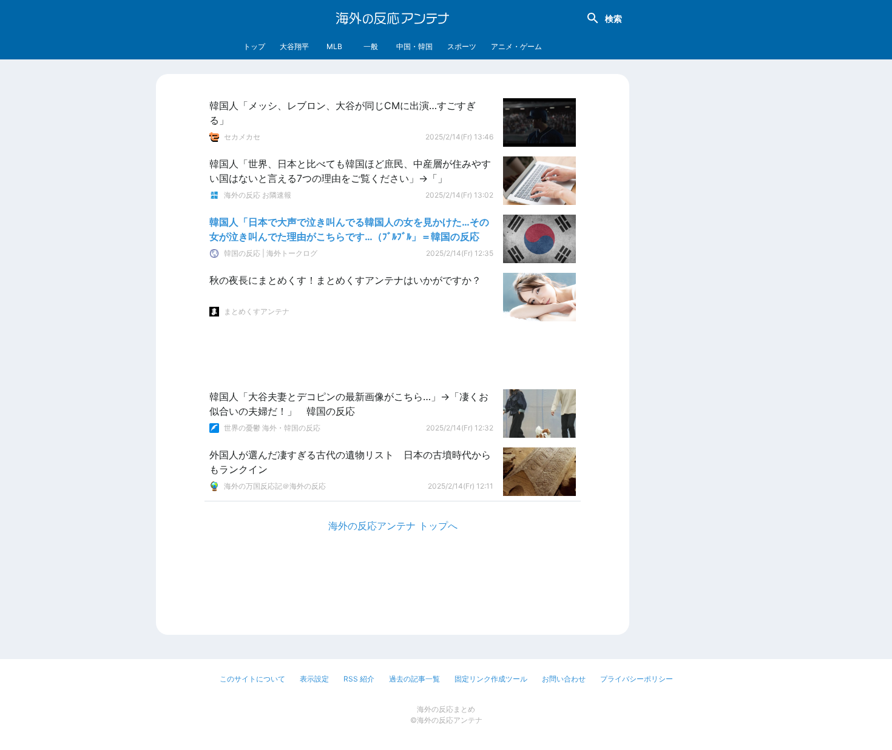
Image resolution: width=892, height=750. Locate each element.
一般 (370, 46)
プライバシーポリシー (636, 678)
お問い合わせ (564, 678)
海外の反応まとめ (446, 709)
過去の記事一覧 (414, 678)
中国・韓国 (414, 46)
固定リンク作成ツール (490, 678)
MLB (334, 46)
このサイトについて (252, 678)
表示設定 (314, 678)
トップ (254, 46)
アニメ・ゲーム (516, 46)
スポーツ (461, 46)
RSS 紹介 (358, 678)
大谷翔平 (294, 46)
